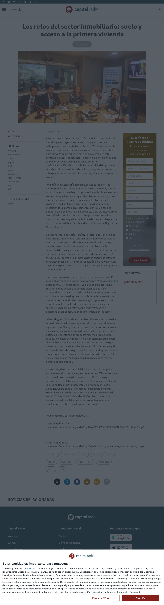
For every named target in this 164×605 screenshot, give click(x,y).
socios (32, 568)
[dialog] (82, 577)
